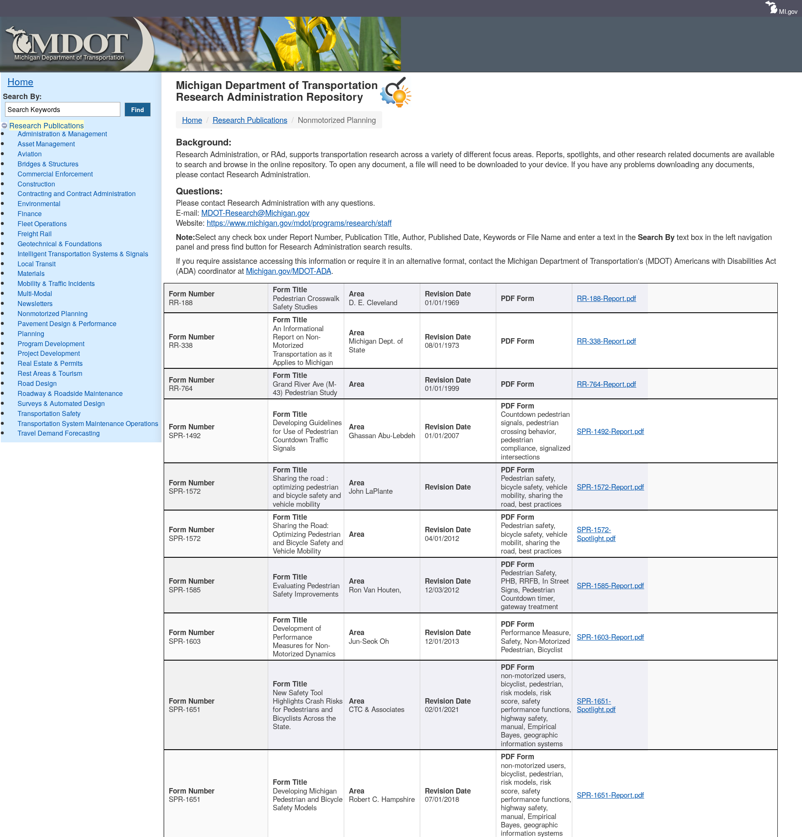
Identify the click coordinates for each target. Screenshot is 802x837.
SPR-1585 (184, 589)
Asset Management (46, 143)
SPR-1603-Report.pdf (610, 637)
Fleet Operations (42, 223)
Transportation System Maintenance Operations (88, 423)
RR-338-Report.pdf (606, 341)
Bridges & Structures (48, 163)
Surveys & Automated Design (61, 403)
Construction (36, 184)
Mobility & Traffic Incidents (56, 283)
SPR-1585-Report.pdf (610, 585)
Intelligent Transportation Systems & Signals (83, 253)
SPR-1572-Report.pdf (610, 487)
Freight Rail (35, 233)
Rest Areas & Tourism (50, 373)
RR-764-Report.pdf (606, 384)
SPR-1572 (184, 491)
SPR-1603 (184, 641)
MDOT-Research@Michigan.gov (255, 212)
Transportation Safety (49, 413)
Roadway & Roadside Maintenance (70, 393)
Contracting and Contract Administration (77, 193)
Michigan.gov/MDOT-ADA (288, 270)
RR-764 (181, 388)
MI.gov (788, 11)
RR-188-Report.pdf (606, 298)
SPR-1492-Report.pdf (610, 431)
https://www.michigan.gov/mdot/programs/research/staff (299, 222)
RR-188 (181, 302)
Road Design (37, 383)
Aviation (30, 153)
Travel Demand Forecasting (59, 433)
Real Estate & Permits (50, 363)
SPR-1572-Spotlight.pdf (596, 533)
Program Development (51, 343)
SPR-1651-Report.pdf (610, 795)
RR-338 (181, 345)
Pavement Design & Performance (67, 323)
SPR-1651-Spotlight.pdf (596, 705)
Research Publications (46, 125)
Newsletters (35, 303)
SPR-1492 (184, 435)
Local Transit (37, 263)
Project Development (49, 353)
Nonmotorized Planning (53, 313)
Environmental (39, 203)
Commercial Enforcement (55, 174)
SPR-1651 (184, 709)
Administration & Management (62, 133)
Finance (30, 213)
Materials (31, 273)
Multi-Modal (35, 293)
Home (20, 81)
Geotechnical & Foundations (60, 243)
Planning (31, 333)
